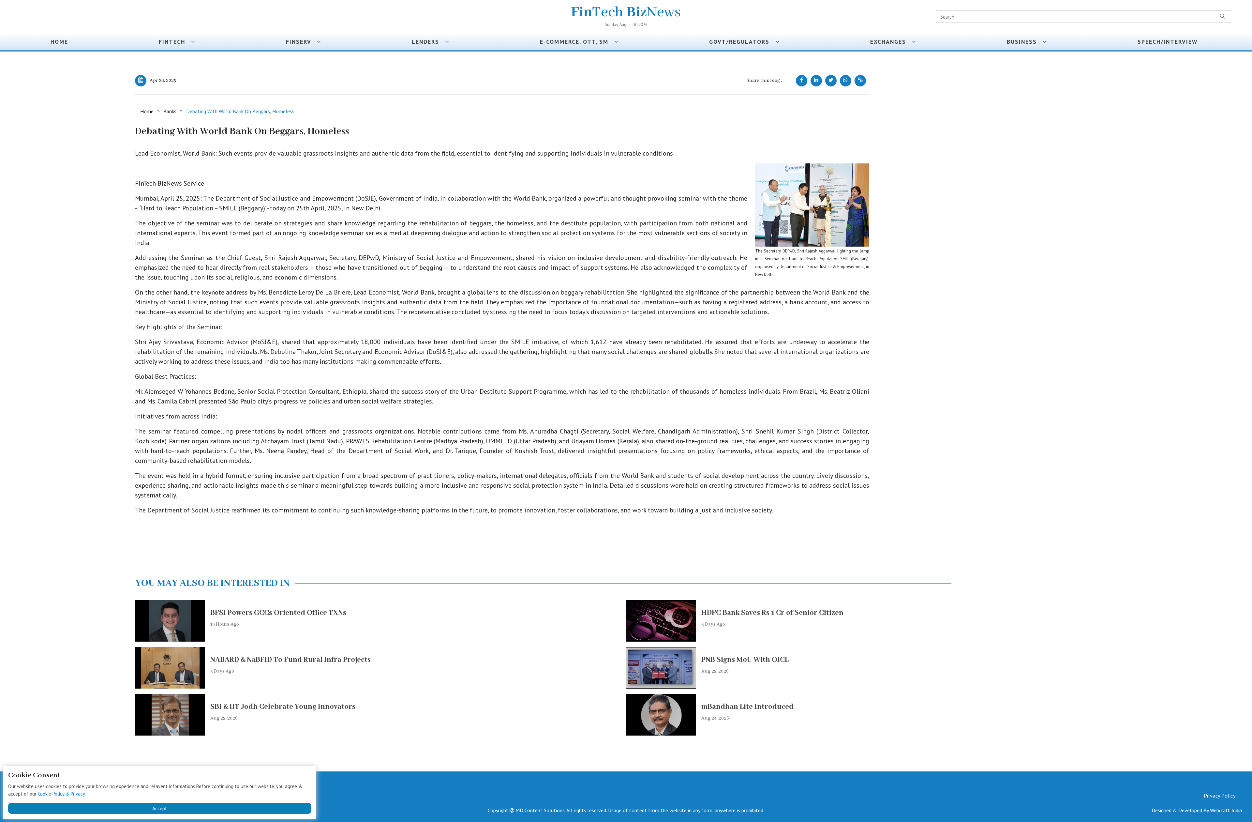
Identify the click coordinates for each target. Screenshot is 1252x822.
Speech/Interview (1169, 41)
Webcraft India (1226, 810)
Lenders (428, 41)
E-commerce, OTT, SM (577, 41)
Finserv (301, 41)
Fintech (175, 41)
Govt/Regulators (742, 41)
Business (1025, 41)
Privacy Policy (1219, 795)
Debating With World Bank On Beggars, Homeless (240, 111)
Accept (159, 808)
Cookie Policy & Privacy (61, 794)
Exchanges (891, 41)
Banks (169, 111)
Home (59, 41)
